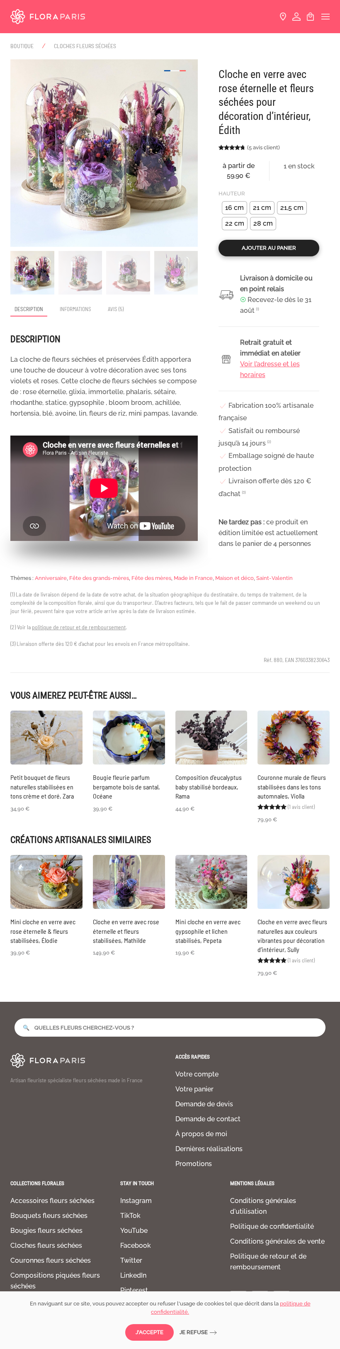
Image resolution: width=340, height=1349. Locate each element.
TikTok (130, 1216)
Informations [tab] (75, 309)
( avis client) (263, 147)
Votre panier (194, 1089)
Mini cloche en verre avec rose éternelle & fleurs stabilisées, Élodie (42, 931)
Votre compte (197, 1074)
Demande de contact (207, 1119)
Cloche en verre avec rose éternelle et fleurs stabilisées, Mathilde (126, 931)
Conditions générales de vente (277, 1241)
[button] (325, 16)
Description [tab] (29, 309)
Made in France (193, 578)
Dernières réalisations (209, 1149)
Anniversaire (51, 578)
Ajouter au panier (269, 248)
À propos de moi (201, 1134)
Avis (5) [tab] (116, 309)
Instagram (136, 1201)
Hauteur (232, 193)
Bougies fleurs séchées (46, 1231)
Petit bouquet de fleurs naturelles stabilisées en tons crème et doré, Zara (42, 786)
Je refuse (194, 1332)
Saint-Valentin (274, 578)
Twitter (131, 1260)
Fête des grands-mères (99, 578)
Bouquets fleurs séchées (48, 1216)
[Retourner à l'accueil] (47, 16)
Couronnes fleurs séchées (50, 1260)
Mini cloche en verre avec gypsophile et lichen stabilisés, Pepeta (207, 931)
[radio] (234, 208)
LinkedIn (133, 1275)
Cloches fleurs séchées (46, 1245)
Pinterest (134, 1290)
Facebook (135, 1245)
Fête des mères (151, 578)
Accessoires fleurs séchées (52, 1201)
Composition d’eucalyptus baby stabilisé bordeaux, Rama (208, 786)
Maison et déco (234, 578)
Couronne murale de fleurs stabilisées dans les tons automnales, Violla (291, 786)
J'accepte (149, 1332)
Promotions (193, 1164)
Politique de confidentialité (272, 1226)
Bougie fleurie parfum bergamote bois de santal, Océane (126, 786)
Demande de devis (204, 1104)
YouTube (134, 1231)
